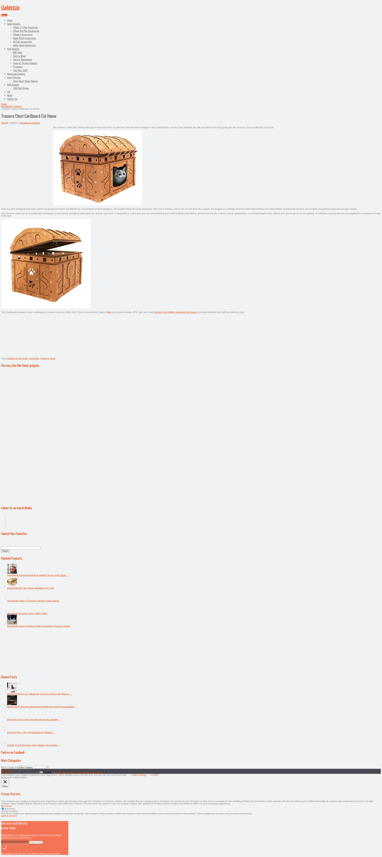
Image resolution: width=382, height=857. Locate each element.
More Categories (9, 767)
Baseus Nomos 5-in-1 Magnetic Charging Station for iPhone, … (39, 694)
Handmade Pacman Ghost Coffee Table (27, 613)
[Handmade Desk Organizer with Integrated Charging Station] (12, 624)
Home (9, 20)
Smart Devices (14, 77)
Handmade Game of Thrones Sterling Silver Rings (33, 601)
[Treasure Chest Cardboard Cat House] (97, 204)
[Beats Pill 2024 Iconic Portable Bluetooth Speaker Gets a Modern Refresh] (12, 717)
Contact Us (12, 99)
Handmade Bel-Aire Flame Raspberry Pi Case (30, 588)
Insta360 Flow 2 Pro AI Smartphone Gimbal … (30, 732)
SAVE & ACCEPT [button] (9, 816)
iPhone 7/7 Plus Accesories (25, 27)
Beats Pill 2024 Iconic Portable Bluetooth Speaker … (34, 719)
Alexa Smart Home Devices (25, 81)
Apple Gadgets (13, 24)
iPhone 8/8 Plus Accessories (26, 31)
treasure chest (47, 358)
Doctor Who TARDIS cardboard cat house (176, 312)
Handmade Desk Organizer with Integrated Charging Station (38, 626)
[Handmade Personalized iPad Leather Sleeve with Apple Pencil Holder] (12, 573)
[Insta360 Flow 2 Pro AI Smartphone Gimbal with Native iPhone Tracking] (12, 730)
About (9, 95)
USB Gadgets (13, 84)
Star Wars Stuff (20, 70)
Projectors (18, 67)
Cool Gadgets (13, 49)
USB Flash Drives (21, 88)
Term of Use (75, 772)
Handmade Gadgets (16, 74)
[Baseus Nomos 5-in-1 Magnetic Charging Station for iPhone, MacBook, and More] (12, 691)
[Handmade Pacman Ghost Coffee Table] (12, 611)
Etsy (109, 312)
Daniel (4, 123)
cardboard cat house (17, 358)
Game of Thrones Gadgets (25, 63)
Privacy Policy (60, 772)
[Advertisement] (26, 147)
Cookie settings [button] (139, 775)
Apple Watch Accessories (24, 38)
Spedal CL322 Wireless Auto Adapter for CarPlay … (33, 745)
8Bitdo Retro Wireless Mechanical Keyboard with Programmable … (42, 707)
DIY (8, 92)
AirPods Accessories (22, 42)
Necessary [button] (6, 806)
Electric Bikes (19, 56)
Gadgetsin (10, 7)
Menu (4, 15)
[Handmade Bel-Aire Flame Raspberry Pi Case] (12, 586)
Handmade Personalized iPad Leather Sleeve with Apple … (38, 575)
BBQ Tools (17, 52)
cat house (34, 358)
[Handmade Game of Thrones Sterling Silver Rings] (12, 598)
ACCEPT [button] (154, 775)
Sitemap (5, 772)
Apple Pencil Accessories (24, 45)
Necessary (10, 809)
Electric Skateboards (22, 59)
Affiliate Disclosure (93, 772)
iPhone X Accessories (23, 34)
